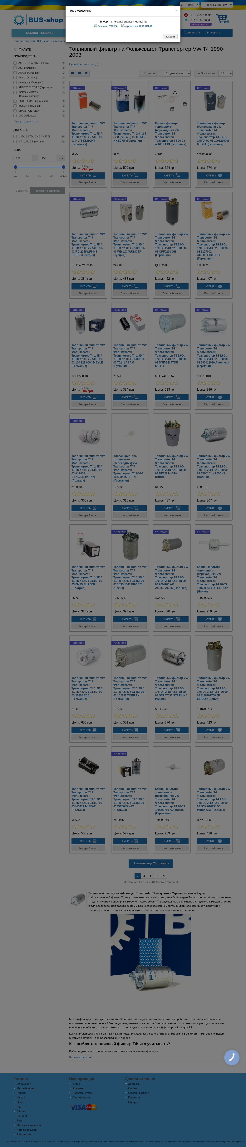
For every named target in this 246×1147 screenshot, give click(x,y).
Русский (112, 25)
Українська (145, 25)
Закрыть (170, 36)
